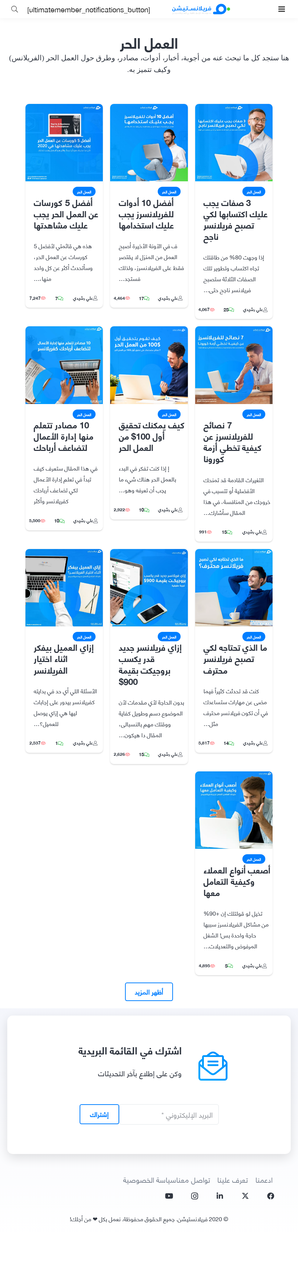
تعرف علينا (232, 1179)
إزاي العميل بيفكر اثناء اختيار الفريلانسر (63, 658)
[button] (282, 9)
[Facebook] (271, 1196)
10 (141, 509)
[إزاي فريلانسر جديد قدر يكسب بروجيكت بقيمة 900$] (149, 554)
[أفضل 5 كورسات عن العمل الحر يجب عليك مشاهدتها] (64, 109)
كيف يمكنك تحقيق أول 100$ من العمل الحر (152, 435)
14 (226, 743)
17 (141, 298)
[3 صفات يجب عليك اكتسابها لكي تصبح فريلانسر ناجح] (234, 109)
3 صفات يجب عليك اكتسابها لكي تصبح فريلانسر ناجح (235, 219)
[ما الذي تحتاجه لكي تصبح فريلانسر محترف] (234, 554)
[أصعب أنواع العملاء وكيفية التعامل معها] (234, 777)
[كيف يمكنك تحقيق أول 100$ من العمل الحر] (149, 332)
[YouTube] (169, 1196)
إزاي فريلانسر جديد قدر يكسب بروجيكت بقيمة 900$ (150, 663)
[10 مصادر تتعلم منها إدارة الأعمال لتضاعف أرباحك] (64, 332)
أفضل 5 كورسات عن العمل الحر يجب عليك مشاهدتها (66, 213)
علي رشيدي (253, 309)
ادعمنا (264, 1179)
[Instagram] (194, 1196)
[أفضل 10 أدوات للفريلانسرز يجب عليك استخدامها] (149, 109)
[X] (245, 1196)
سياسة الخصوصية (149, 1179)
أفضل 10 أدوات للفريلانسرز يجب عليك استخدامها (146, 213)
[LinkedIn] (220, 1196)
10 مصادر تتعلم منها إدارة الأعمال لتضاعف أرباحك (63, 435)
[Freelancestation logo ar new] (201, 9)
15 (224, 531)
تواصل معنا (193, 1179)
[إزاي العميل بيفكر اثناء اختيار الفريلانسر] (64, 554)
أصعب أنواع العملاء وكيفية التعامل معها (237, 880)
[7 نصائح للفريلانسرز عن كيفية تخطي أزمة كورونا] (234, 332)
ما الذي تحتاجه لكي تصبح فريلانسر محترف (235, 658)
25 (226, 309)
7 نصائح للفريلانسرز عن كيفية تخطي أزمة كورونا (233, 441)
